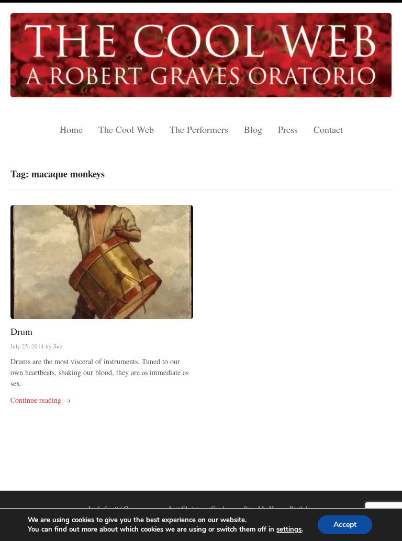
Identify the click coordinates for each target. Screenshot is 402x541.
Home (71, 129)
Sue (57, 346)
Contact (328, 129)
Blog (253, 129)
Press (288, 129)
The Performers (199, 129)
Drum (21, 331)
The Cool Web (126, 129)
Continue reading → (40, 400)
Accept (344, 524)
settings (289, 529)
